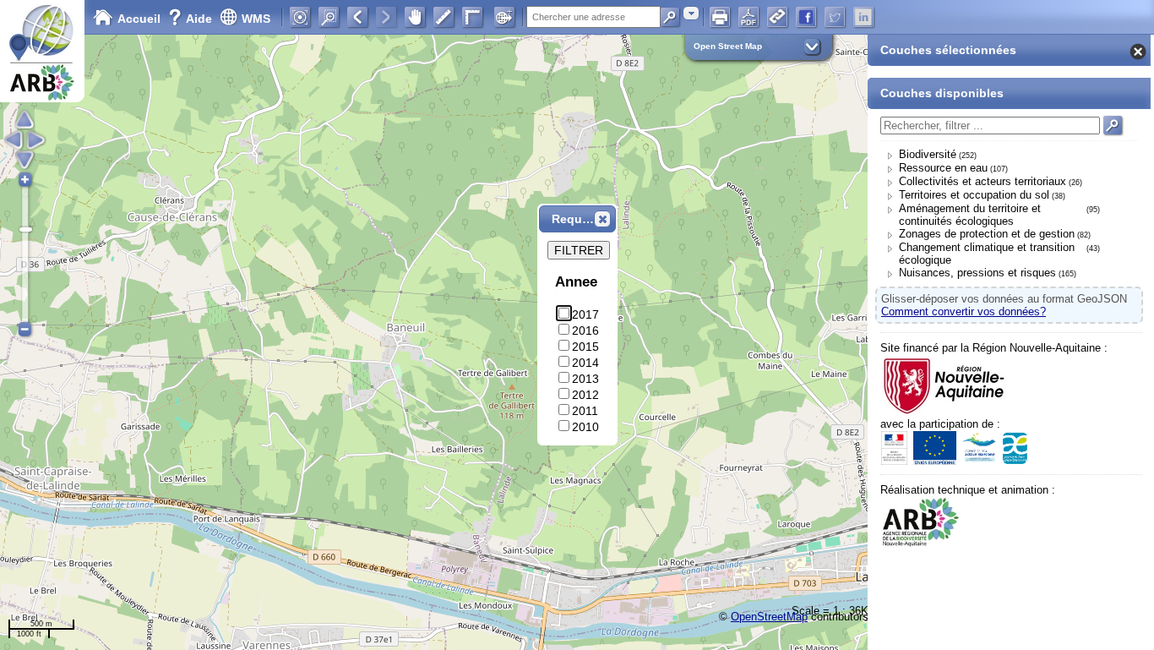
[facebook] (806, 17)
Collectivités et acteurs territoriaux (982, 181)
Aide (191, 18)
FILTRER (578, 250)
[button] (602, 218)
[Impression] (720, 17)
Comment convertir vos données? (963, 311)
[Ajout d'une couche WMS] (504, 17)
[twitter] (835, 17)
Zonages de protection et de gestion (987, 233)
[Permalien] (777, 17)
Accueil (139, 18)
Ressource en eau (943, 167)
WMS (256, 18)
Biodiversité (927, 154)
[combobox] (691, 13)
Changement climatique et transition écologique (987, 253)
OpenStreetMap (769, 616)
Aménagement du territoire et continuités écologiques (970, 214)
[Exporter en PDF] (748, 17)
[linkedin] (863, 17)
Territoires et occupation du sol (974, 194)
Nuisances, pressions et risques (977, 272)
